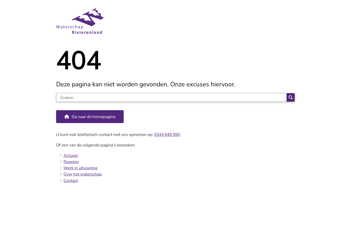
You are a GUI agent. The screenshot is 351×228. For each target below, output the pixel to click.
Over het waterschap (83, 174)
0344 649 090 (167, 134)
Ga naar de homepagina (93, 116)
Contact (71, 180)
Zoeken (291, 97)
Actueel (71, 155)
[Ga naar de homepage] (173, 21)
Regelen (71, 162)
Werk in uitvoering (80, 168)
